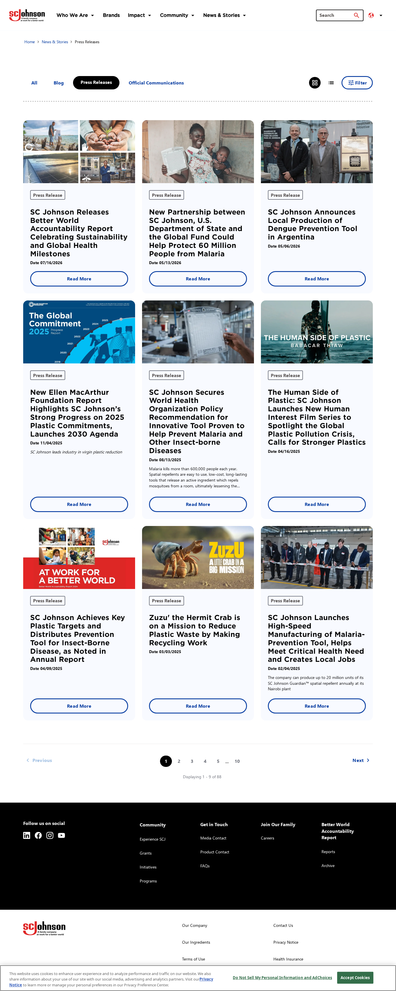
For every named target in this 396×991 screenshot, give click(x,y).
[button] (376, 15)
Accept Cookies (355, 977)
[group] (323, 83)
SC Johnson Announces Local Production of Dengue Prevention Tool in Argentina (312, 224)
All (34, 83)
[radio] (315, 83)
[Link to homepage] (27, 15)
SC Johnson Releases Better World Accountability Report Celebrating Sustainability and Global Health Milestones (79, 233)
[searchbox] (336, 15)
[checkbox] (59, 82)
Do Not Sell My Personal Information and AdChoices (282, 977)
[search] (356, 15)
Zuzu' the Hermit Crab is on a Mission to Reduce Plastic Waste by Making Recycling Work (194, 630)
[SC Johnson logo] (44, 928)
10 (237, 761)
